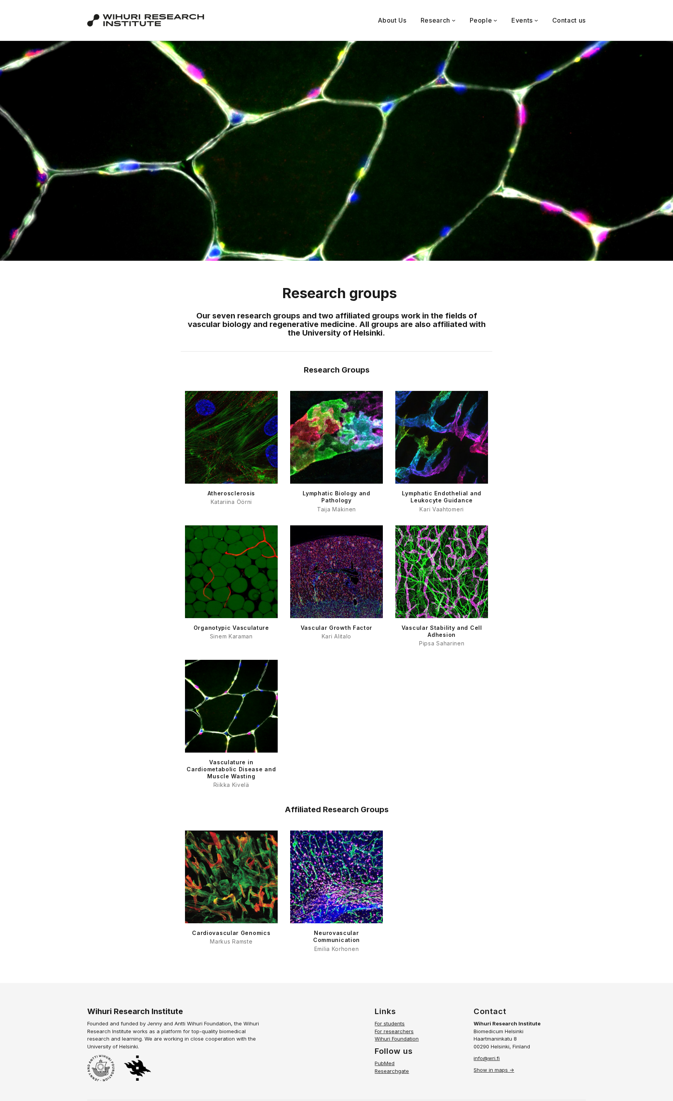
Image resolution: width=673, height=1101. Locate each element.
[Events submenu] (536, 20)
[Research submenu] (454, 20)
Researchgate (392, 1071)
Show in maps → (494, 1070)
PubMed (385, 1063)
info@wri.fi (487, 1058)
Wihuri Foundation (397, 1039)
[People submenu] (495, 20)
